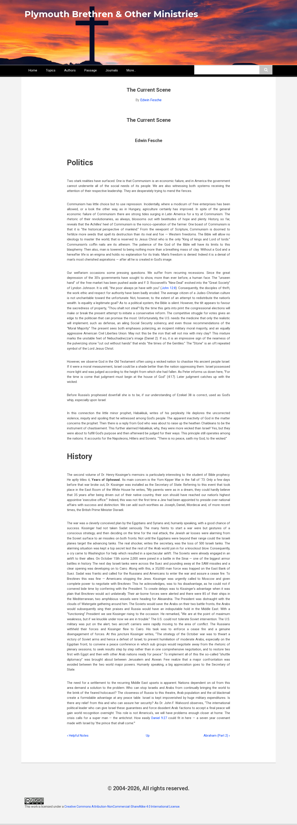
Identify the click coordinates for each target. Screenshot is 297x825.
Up (148, 735)
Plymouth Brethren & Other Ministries (111, 14)
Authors (70, 70)
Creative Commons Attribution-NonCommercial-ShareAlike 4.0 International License (122, 806)
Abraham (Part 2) (217, 735)
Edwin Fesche (151, 100)
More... (131, 70)
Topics (50, 70)
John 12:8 (168, 288)
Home (32, 70)
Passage (90, 70)
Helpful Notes (77, 735)
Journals (111, 70)
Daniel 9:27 (159, 718)
